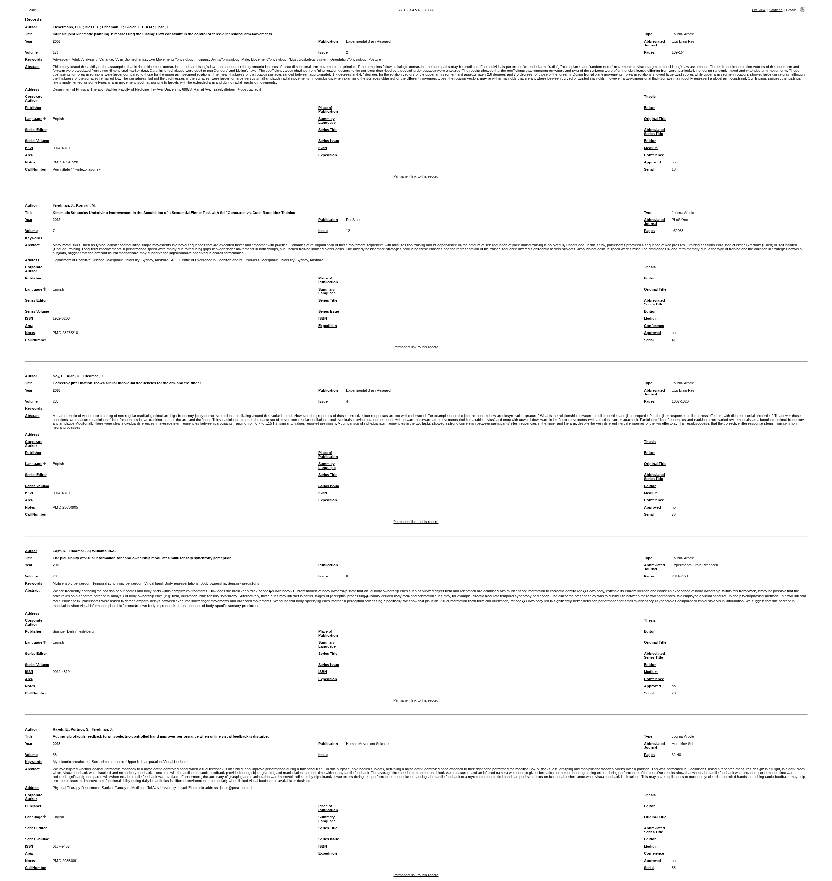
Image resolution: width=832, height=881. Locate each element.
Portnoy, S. (80, 729)
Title (28, 34)
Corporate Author (33, 98)
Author (31, 27)
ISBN (322, 148)
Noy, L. (58, 376)
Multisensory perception (71, 583)
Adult (76, 59)
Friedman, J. (112, 27)
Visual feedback (175, 762)
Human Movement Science (367, 743)
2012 (56, 220)
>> (432, 10)
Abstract (32, 67)
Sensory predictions (243, 583)
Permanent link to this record (415, 176)
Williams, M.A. (104, 551)
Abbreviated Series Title (654, 132)
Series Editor (36, 130)
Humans (202, 59)
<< (400, 10)
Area (29, 155)
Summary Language (327, 120)
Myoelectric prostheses (71, 762)
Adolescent (61, 59)
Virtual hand (153, 583)
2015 (56, 390)
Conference (654, 155)
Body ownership (213, 583)
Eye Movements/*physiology (171, 59)
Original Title (655, 119)
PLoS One (680, 220)
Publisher (33, 108)
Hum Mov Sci (682, 743)
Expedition (327, 155)
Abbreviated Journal (654, 43)
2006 (56, 41)
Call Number (35, 169)
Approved (652, 162)
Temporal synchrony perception (117, 583)
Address (32, 89)
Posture (375, 59)
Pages (649, 52)
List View (758, 10)
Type (648, 34)
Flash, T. (162, 27)
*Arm (119, 59)
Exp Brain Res (683, 41)
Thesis (650, 96)
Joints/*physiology (225, 59)
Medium (651, 148)
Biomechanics (136, 59)
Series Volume (37, 141)
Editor (649, 108)
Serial (649, 169)
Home (31, 10)
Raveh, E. (61, 729)
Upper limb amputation (144, 762)
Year (28, 41)
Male (245, 59)
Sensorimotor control (108, 762)
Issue (323, 52)
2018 (56, 743)
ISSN (29, 148)
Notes (30, 162)
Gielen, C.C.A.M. (139, 27)
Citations (775, 10)
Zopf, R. (59, 551)
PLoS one (353, 220)
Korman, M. (86, 205)
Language (33, 119)
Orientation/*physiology (348, 59)
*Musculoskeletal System (308, 59)
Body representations (182, 583)
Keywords (33, 59)
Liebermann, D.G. (68, 27)
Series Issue (328, 141)
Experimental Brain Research (369, 41)
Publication (328, 41)
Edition (650, 141)
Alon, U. (73, 376)
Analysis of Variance (97, 59)
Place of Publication (328, 109)
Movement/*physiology (269, 59)
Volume (31, 52)
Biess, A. (92, 27)
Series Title (327, 130)
